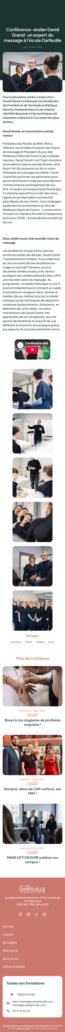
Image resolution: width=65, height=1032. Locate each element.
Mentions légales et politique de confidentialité (25, 1025)
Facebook (16, 642)
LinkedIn (40, 642)
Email (51, 642)
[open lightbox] (32, 390)
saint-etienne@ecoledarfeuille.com (32, 1001)
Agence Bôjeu (23, 1028)
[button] (32, 994)
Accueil (8, 926)
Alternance (10, 950)
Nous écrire (11, 958)
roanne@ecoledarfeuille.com (29, 1004)
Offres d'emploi (14, 966)
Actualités (10, 942)
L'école (8, 934)
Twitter (28, 642)
